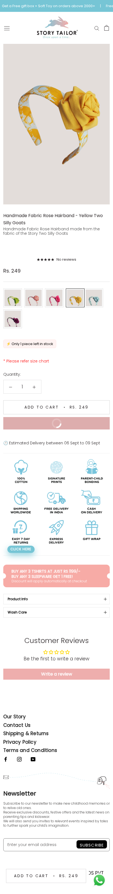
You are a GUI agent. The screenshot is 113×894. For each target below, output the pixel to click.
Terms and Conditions (30, 750)
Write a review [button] (56, 674)
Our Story (14, 716)
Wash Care (17, 612)
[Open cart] (106, 28)
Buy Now (36, 421)
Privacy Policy (19, 742)
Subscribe (92, 845)
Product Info (18, 599)
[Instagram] (19, 759)
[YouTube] (33, 759)
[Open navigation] (7, 28)
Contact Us (16, 725)
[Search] (96, 27)
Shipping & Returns (26, 733)
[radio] (12, 298)
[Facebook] (5, 759)
